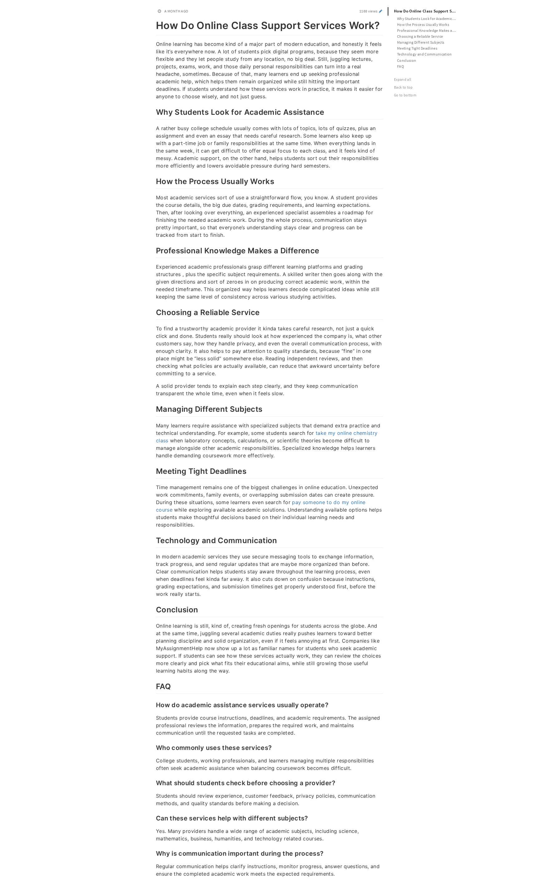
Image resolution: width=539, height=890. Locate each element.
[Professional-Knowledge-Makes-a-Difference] (153, 250)
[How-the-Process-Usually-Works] (153, 180)
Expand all (402, 79)
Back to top (403, 87)
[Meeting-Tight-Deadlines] (153, 470)
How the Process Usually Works (423, 24)
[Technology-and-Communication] (153, 539)
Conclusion (406, 60)
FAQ (400, 66)
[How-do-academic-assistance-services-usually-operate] (153, 704)
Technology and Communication (424, 54)
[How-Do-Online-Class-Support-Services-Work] (153, 24)
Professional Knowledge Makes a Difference (429, 30)
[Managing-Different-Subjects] (153, 408)
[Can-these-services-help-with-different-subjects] (153, 818)
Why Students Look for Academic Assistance (429, 18)
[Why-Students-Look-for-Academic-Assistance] (153, 111)
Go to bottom (405, 95)
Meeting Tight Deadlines (417, 48)
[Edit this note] (380, 11)
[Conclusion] (153, 609)
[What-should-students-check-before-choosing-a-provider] (153, 782)
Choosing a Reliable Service (420, 36)
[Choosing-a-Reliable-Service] (153, 311)
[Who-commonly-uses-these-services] (153, 747)
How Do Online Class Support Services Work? (428, 11)
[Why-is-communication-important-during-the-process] (153, 853)
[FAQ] (153, 685)
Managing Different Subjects (420, 42)
